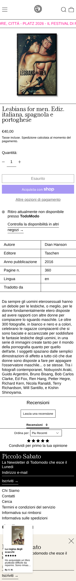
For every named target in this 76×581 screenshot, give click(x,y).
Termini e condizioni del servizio (28, 507)
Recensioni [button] (34, 424)
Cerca (7, 501)
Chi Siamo (10, 490)
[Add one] (19, 162)
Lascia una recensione (38, 413)
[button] (63, 9)
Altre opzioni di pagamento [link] (38, 199)
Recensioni (38, 402)
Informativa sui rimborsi (21, 513)
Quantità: (9, 153)
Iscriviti (8, 481)
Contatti (8, 496)
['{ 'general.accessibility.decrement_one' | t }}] (3, 162)
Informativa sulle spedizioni (25, 518)
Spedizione (29, 137)
